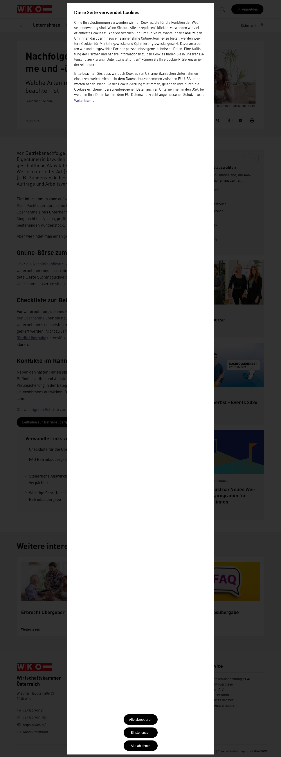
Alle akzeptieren (140, 720)
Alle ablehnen (140, 746)
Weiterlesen (84, 101)
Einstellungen (140, 733)
